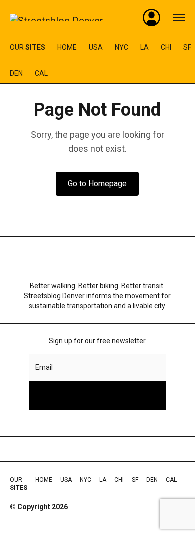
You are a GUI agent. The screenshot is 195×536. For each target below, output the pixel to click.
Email (44, 367)
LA (144, 47)
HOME (67, 47)
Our (28, 47)
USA (96, 47)
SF (188, 47)
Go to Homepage (97, 183)
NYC (121, 47)
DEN (16, 73)
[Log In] (152, 18)
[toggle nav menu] (179, 17)
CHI (166, 47)
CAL (41, 73)
